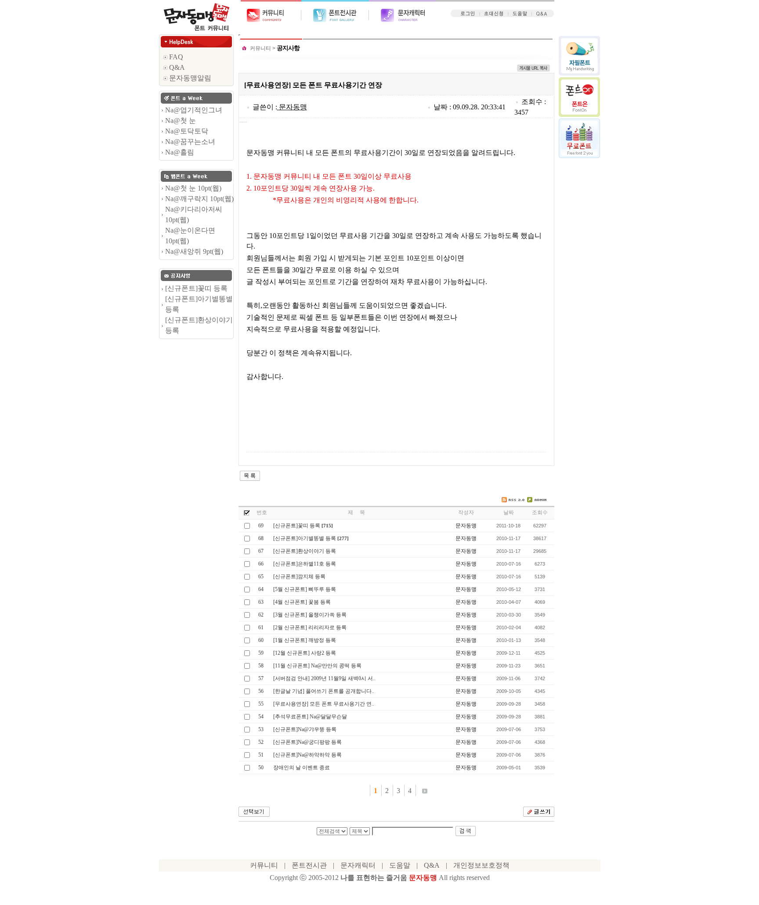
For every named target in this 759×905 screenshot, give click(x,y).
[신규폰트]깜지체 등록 (299, 576)
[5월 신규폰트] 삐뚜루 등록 (304, 589)
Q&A (176, 67)
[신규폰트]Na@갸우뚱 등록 (304, 729)
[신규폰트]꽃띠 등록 (196, 288)
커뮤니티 (260, 48)
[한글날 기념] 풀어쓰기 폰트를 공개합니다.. (323, 691)
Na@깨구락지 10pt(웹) (199, 198)
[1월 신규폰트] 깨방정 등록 (304, 640)
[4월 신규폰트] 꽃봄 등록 (302, 602)
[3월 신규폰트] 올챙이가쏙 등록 (310, 615)
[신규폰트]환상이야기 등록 (304, 551)
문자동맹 (293, 107)
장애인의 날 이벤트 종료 (301, 767)
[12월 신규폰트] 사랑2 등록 (304, 653)
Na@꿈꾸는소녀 (190, 141)
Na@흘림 (179, 152)
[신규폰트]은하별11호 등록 (304, 564)
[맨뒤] (424, 790)
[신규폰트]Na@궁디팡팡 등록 (307, 742)
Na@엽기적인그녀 (193, 110)
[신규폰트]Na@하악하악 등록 (307, 755)
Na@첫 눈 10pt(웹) (193, 188)
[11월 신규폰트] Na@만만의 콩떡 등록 (317, 666)
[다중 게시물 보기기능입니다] (246, 512)
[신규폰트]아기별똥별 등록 (304, 538)
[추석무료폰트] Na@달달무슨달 (310, 717)
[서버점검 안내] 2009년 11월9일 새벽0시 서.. (324, 678)
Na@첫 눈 (180, 120)
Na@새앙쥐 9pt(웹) (194, 251)
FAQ (175, 57)
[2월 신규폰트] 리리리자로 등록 (310, 627)
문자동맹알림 (189, 78)
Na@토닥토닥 (186, 131)
